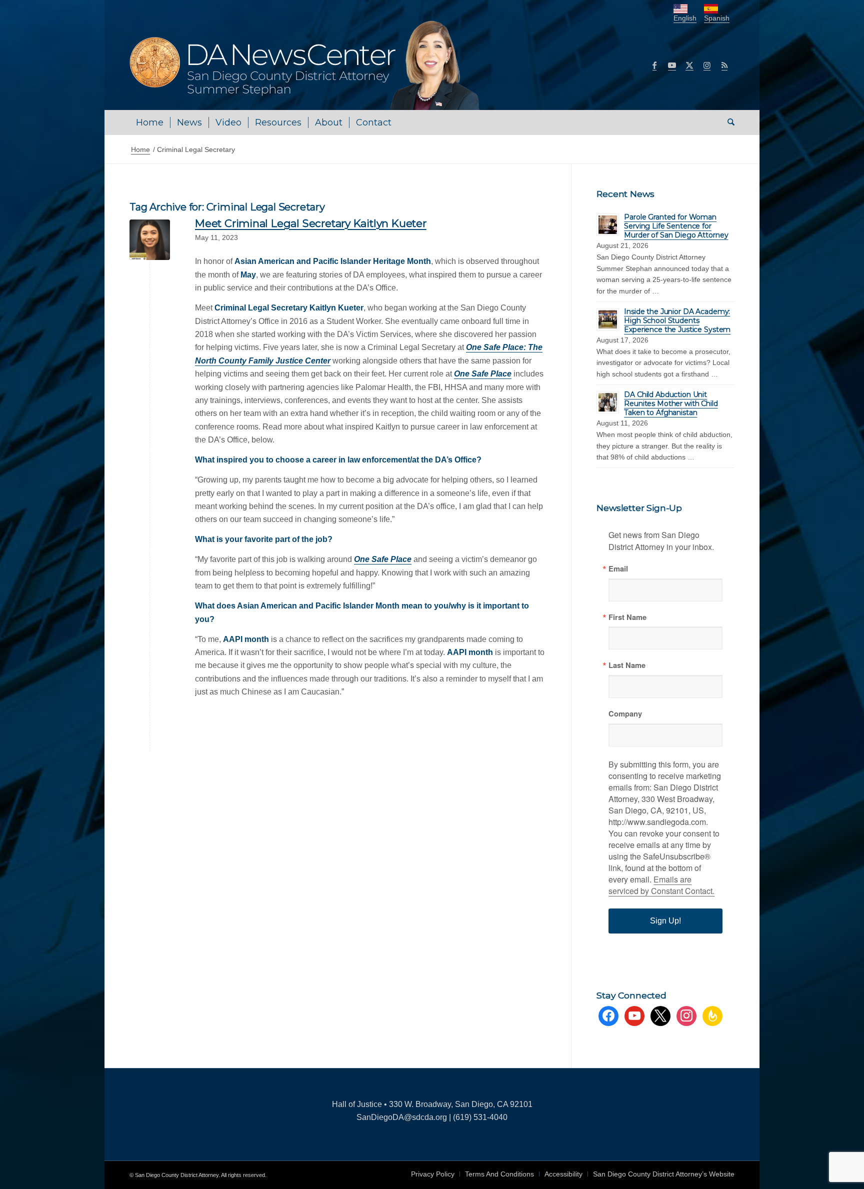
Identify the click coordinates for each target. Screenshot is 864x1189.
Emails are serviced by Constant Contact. (661, 885)
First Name (627, 617)
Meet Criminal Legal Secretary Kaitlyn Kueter (310, 223)
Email (618, 568)
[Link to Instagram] (707, 65)
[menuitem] (150, 122)
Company (625, 714)
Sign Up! (665, 920)
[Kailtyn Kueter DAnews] (150, 240)
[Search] (727, 122)
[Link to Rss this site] (724, 65)
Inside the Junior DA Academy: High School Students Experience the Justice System (677, 320)
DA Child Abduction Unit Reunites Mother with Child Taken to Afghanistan (671, 403)
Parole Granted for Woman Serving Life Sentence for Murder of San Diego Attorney (676, 226)
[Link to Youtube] (672, 65)
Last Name (627, 665)
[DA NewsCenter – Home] (306, 65)
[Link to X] (689, 65)
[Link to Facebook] (654, 65)
